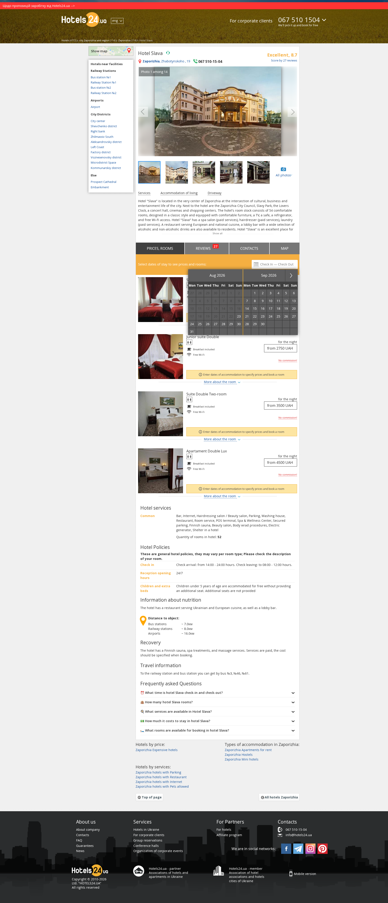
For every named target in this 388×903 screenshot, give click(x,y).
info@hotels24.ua (299, 835)
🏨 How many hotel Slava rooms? (166, 702)
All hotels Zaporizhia (281, 797)
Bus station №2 (101, 87)
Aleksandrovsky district (106, 142)
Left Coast (97, 147)
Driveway (214, 193)
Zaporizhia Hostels (239, 754)
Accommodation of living (179, 193)
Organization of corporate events (158, 851)
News (80, 851)
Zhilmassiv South (102, 137)
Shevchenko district (104, 126)
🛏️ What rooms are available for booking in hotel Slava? (184, 730)
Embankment (100, 187)
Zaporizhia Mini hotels (241, 759)
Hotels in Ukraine (146, 829)
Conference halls (146, 846)
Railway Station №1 (103, 82)
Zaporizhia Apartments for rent (248, 750)
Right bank (98, 131)
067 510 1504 (299, 19)
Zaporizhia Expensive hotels (157, 750)
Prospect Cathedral (103, 182)
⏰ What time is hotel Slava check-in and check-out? (181, 692)
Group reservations (147, 840)
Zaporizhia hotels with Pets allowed (162, 786)
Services (144, 193)
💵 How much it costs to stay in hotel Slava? (175, 721)
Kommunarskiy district (106, 168)
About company (88, 829)
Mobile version (305, 874)
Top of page (152, 797)
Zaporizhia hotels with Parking (158, 772)
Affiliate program (229, 835)
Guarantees (85, 846)
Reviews (207, 247)
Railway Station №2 (103, 93)
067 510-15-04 (296, 829)
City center (98, 121)
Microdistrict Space (103, 162)
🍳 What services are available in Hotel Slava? (176, 711)
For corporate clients (251, 21)
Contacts (249, 248)
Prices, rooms (160, 248)
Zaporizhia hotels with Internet (159, 782)
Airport (95, 107)
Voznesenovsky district (106, 157)
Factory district (101, 152)
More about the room (220, 382)
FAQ (79, 840)
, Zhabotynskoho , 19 (166, 61)
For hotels (223, 829)
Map (285, 248)
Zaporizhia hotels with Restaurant (161, 777)
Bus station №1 (101, 77)
